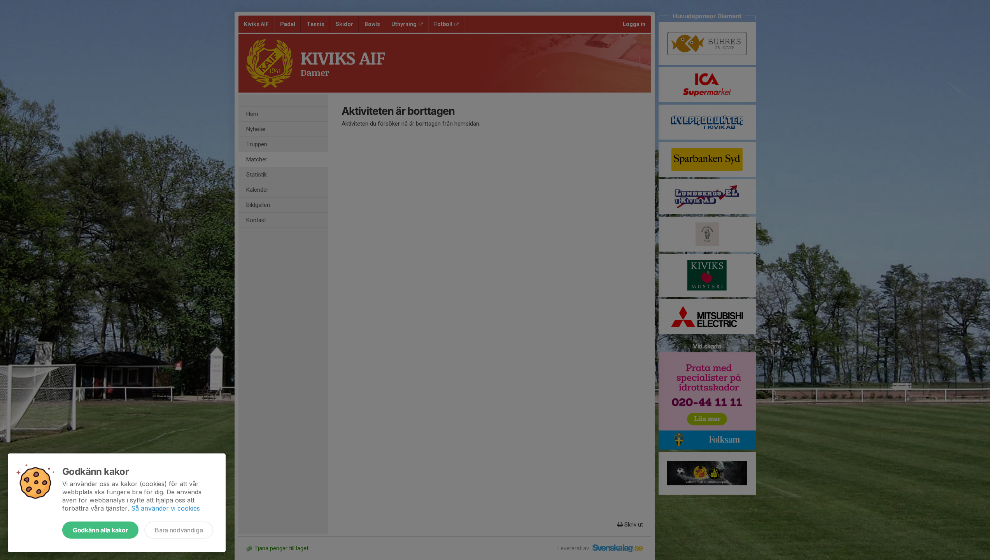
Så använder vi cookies (165, 508)
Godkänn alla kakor (100, 530)
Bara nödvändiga (179, 530)
